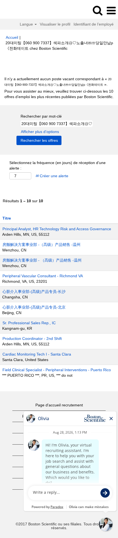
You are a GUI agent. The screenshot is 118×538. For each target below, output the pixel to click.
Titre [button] (6, 218)
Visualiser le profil (55, 24)
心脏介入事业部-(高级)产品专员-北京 (34, 307)
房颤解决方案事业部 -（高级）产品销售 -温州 (41, 244)
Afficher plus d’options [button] (40, 131)
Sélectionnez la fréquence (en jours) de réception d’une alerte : (57, 165)
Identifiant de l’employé (94, 24)
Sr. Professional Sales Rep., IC (29, 323)
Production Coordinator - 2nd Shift (32, 338)
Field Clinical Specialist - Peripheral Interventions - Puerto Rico (56, 370)
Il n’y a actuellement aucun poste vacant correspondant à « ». (57, 82)
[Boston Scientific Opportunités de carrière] (19, 10)
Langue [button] (27, 24)
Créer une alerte (53, 176)
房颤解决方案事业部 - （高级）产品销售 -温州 (42, 260)
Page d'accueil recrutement (59, 405)
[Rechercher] (97, 10)
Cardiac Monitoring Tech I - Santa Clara (36, 354)
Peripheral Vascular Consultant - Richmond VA (42, 276)
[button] (111, 10)
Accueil (12, 37)
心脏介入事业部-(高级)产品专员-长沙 (34, 291)
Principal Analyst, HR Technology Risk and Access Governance (56, 229)
